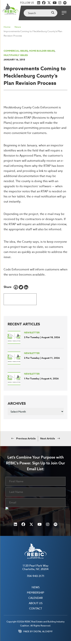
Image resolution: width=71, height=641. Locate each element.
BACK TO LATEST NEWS (20, 299)
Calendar (35, 598)
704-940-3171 (35, 576)
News (18, 26)
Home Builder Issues (42, 50)
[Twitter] (21, 287)
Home (7, 26)
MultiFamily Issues (16, 55)
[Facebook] (16, 287)
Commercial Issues (16, 50)
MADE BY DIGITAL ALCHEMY (38, 631)
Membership (35, 592)
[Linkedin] (26, 287)
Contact (35, 608)
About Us (35, 603)
